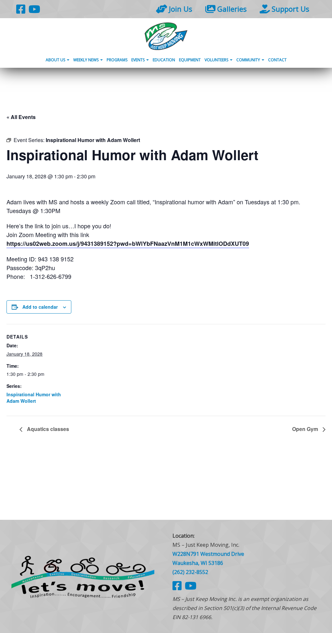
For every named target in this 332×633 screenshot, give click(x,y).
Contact (277, 60)
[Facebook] (20, 9)
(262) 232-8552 (190, 572)
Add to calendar (40, 307)
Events (138, 60)
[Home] (166, 36)
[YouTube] (34, 9)
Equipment (190, 60)
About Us (56, 60)
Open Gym (305, 429)
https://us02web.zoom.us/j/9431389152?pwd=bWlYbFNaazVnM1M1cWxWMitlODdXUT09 (127, 243)
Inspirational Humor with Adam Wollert (33, 397)
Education (164, 60)
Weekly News (86, 60)
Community (248, 60)
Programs (117, 60)
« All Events (21, 117)
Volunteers (217, 60)
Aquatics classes (47, 429)
